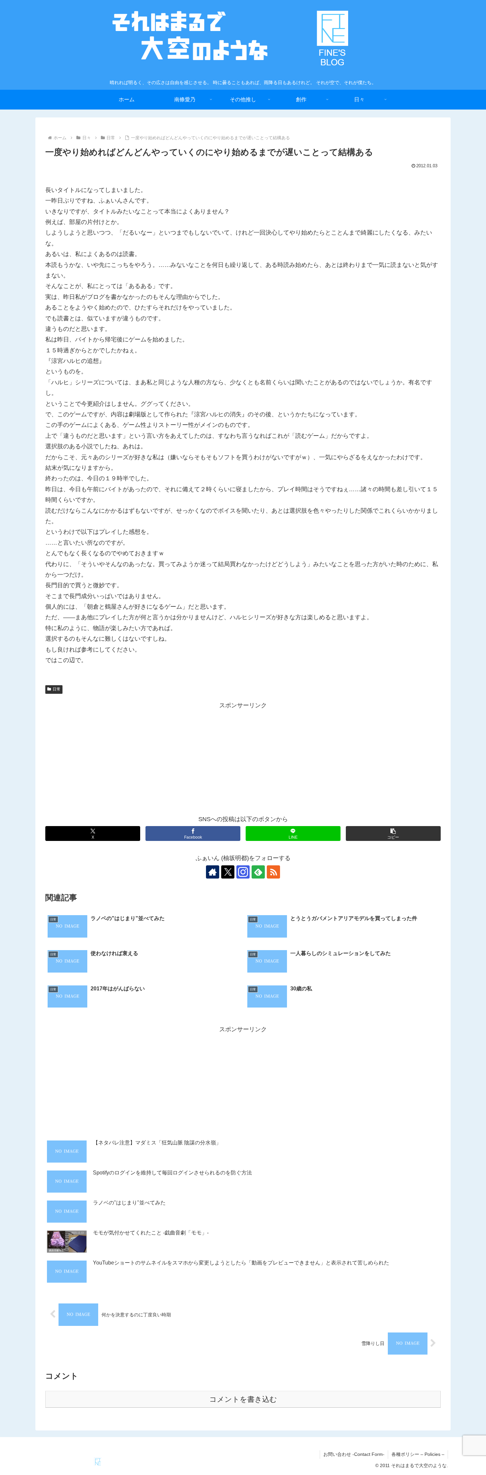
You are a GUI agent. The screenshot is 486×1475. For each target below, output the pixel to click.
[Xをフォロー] (227, 872)
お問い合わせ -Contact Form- (354, 1454)
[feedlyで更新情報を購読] (258, 872)
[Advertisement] (243, 757)
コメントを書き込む (243, 1399)
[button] (393, 833)
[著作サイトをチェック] (212, 872)
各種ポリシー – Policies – (417, 1454)
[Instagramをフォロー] (243, 872)
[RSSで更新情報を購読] (273, 872)
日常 (57, 689)
